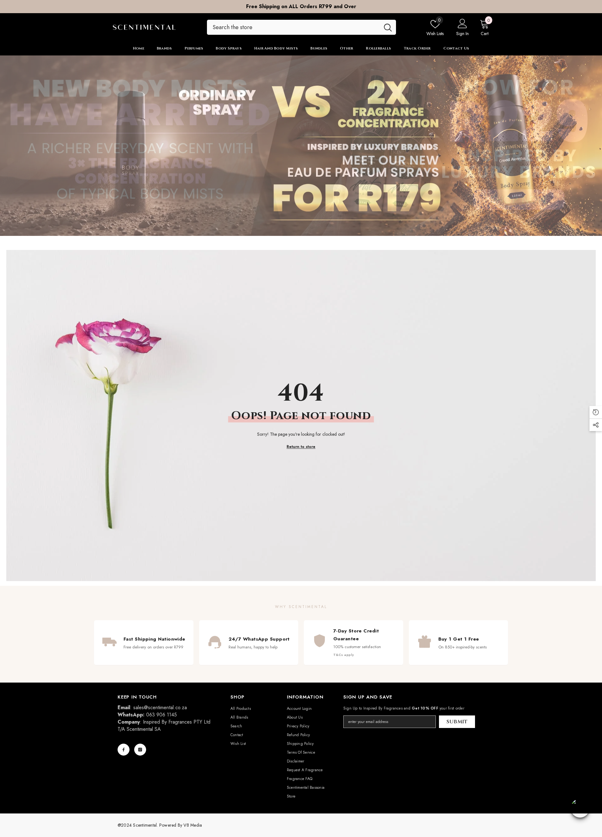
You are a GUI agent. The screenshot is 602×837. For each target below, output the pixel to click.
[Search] (301, 27)
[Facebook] (123, 750)
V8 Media (192, 825)
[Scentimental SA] (301, 145)
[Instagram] (140, 750)
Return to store (301, 446)
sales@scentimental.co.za (160, 707)
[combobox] (293, 27)
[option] (301, 6)
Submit (457, 721)
